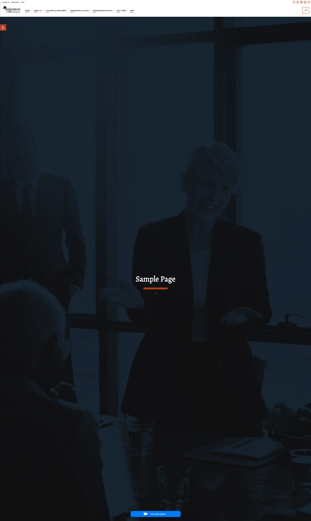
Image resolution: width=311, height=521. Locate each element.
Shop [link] (132, 11)
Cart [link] (22, 2)
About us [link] (38, 11)
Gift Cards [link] (121, 11)
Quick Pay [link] (15, 2)
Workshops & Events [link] (79, 11)
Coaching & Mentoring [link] (56, 11)
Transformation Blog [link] (103, 11)
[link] (3, 27)
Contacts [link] (5, 2)
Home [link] (27, 11)
